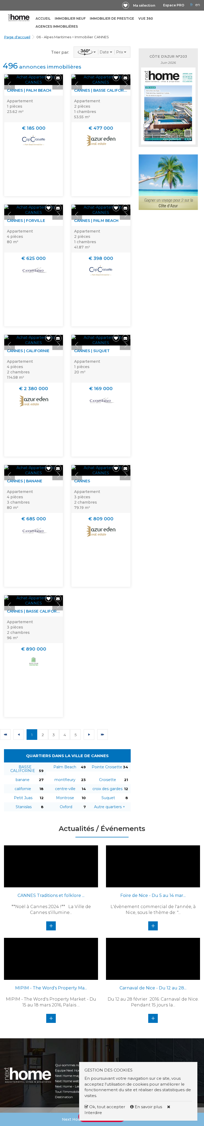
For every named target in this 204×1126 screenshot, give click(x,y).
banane (22, 779)
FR (191, 4)
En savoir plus (148, 1106)
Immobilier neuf (70, 18)
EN (197, 4)
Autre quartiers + (109, 806)
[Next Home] (18, 17)
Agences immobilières (57, 26)
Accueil (43, 18)
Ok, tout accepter (106, 1106)
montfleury (64, 779)
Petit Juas (23, 797)
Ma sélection (144, 5)
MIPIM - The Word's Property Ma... (51, 987)
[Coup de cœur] (125, 5)
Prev (9, 84)
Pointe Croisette (107, 767)
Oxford (66, 806)
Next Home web (67, 1081)
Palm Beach (64, 767)
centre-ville (65, 788)
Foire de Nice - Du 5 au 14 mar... (153, 895)
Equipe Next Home (69, 1070)
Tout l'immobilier (68, 1092)
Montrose (65, 797)
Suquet (108, 797)
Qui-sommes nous (69, 1065)
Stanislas (24, 806)
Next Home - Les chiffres (73, 1086)
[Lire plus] (33, 79)
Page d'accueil (17, 37)
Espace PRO (173, 5)
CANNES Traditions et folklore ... (51, 895)
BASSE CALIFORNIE (22, 769)
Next (57, 84)
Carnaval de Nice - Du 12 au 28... (153, 987)
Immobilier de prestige (112, 18)
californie (23, 788)
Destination (64, 1097)
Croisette (107, 779)
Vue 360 (145, 18)
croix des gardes (107, 788)
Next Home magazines (72, 1076)
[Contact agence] (58, 77)
